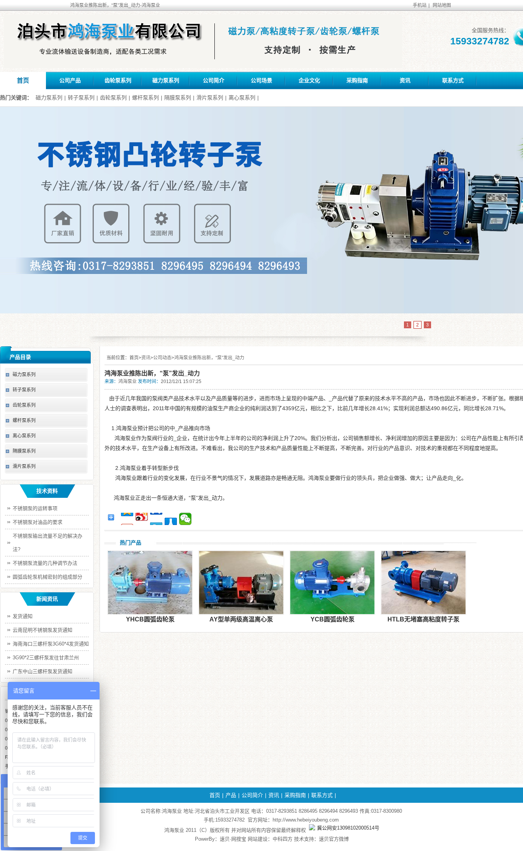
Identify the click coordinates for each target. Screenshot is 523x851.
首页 (23, 80)
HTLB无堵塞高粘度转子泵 (423, 619)
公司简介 (213, 80)
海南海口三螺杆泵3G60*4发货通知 (51, 644)
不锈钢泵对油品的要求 (37, 522)
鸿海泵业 (127, 381)
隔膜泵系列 (177, 98)
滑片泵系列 (209, 98)
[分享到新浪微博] (142, 519)
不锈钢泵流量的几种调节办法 (45, 563)
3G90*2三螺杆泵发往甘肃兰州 (46, 657)
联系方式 (453, 80)
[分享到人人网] (171, 519)
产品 (231, 795)
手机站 (420, 5)
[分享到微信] (185, 519)
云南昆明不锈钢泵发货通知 (42, 630)
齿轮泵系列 (118, 80)
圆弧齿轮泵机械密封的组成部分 (47, 577)
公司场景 (261, 80)
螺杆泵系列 (145, 98)
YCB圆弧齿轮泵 (333, 619)
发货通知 (23, 616)
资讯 (405, 80)
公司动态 (162, 357)
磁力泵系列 (165, 80)
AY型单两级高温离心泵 (241, 619)
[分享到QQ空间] (127, 519)
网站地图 (442, 5)
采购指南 (357, 80)
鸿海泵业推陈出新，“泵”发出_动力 (209, 357)
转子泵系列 (81, 98)
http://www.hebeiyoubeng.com (306, 820)
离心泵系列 (242, 98)
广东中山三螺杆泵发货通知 (42, 671)
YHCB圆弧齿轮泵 (150, 619)
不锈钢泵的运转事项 (35, 508)
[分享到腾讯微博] (156, 519)
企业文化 (309, 80)
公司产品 (70, 80)
